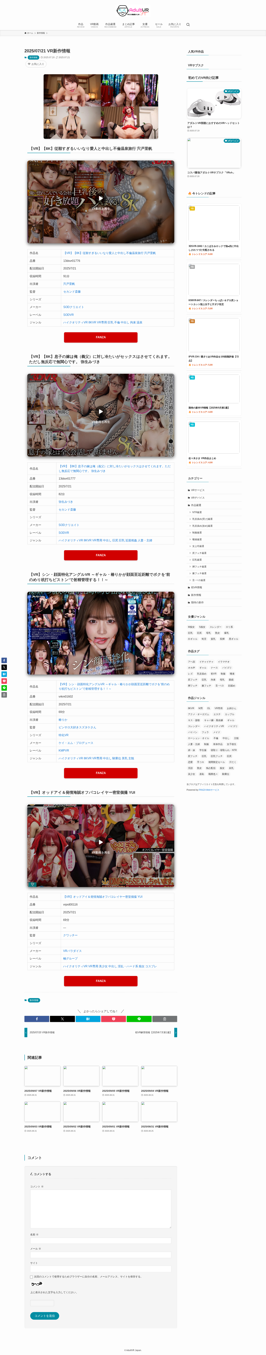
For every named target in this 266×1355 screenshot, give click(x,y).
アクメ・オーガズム (198, 714)
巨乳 (110, 322)
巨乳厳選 (197, 560)
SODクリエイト (73, 307)
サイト (34, 1263)
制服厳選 (197, 532)
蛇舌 (204, 639)
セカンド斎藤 (72, 291)
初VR (213, 673)
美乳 (125, 758)
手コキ (200, 762)
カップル (229, 714)
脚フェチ (192, 685)
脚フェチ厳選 (199, 566)
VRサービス (198, 490)
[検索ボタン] (188, 25)
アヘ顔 (191, 661)
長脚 (222, 639)
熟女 (217, 633)
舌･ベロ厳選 (198, 580)
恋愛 (190, 762)
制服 (223, 673)
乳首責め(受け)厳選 (202, 519)
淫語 (190, 768)
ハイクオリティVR (75, 322)
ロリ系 (229, 627)
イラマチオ (224, 661)
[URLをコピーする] (164, 1019)
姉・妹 (191, 750)
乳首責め (201, 673)
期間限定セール (216, 762)
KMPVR (64, 750)
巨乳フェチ (217, 756)
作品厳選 (196, 505)
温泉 (139, 322)
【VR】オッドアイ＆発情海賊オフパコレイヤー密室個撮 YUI (102, 896)
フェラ (205, 732)
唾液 (232, 673)
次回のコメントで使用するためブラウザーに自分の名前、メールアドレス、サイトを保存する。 (88, 1276)
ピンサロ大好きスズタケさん (77, 727)
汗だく (232, 762)
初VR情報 (196, 587)
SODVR (68, 314)
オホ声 (191, 667)
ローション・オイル (198, 738)
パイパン (192, 732)
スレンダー (215, 627)
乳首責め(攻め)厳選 (202, 526)
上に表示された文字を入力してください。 (54, 1292)
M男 (201, 708)
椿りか (63, 719)
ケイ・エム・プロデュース (76, 742)
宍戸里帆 (69, 283)
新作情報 (33, 57)
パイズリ (227, 667)
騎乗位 (116, 758)
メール (35, 1248)
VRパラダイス (72, 950)
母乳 (208, 633)
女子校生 (231, 744)
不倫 (117, 322)
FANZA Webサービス (209, 790)
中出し (125, 322)
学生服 (202, 750)
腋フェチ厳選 (199, 573)
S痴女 (202, 627)
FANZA (101, 337)
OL (208, 708)
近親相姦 (131, 540)
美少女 (103, 966)
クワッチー (70, 935)
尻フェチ (192, 679)
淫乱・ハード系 (128, 966)
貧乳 (213, 639)
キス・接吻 (194, 720)
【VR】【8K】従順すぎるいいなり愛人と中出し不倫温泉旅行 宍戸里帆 (109, 253)
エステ (217, 714)
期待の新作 (197, 602)
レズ (190, 673)
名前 (34, 1234)
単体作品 (218, 744)
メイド (216, 732)
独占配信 (211, 768)
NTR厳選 (197, 512)
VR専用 (102, 322)
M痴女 (191, 627)
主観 (131, 758)
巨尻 (115, 540)
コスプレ (151, 966)
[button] (36, 1019)
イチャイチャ (206, 661)
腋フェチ (206, 685)
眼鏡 (231, 679)
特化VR (64, 735)
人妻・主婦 (145, 540)
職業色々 (213, 774)
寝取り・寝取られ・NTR (224, 750)
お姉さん (231, 708)
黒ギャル (233, 639)
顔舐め (231, 685)
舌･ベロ (220, 685)
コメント (37, 1186)
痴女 (142, 966)
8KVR (92, 322)
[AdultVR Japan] (133, 10)
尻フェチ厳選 (199, 553)
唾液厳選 (197, 539)
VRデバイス (198, 497)
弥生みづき (66, 501)
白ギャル (192, 639)
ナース (214, 667)
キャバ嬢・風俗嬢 (213, 720)
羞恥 (201, 774)
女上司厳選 (198, 546)
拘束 (133, 322)
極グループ (70, 958)
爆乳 (226, 633)
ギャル (202, 667)
